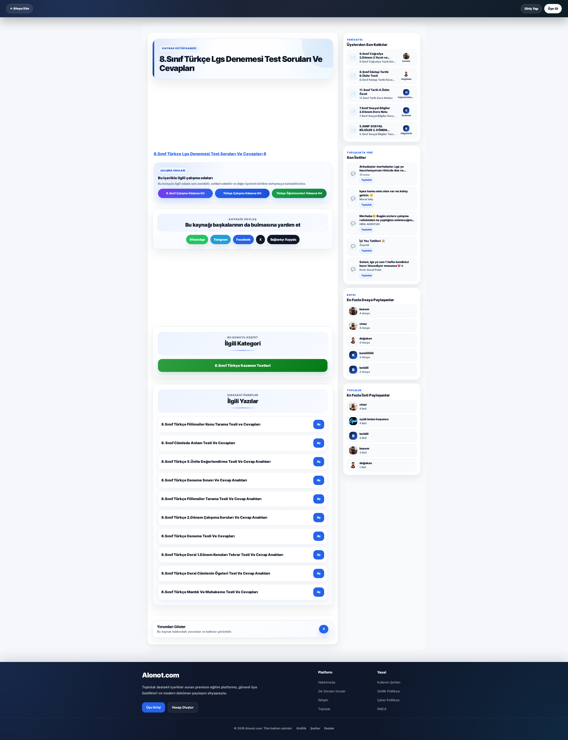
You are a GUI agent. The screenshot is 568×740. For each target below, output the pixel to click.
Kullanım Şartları (388, 547)
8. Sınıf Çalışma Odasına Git (185, 129)
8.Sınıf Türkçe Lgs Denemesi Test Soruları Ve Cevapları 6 (210, 89)
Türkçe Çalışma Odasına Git (242, 129)
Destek (329, 593)
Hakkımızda (326, 547)
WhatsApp (197, 175)
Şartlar (315, 593)
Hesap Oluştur (183, 572)
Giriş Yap (531, 8)
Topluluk (366, 180)
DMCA (381, 574)
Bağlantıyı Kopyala (283, 175)
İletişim (323, 565)
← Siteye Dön (19, 8)
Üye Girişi (153, 572)
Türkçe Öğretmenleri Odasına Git (299, 129)
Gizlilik (301, 593)
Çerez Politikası (388, 565)
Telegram (220, 175)
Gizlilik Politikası (388, 556)
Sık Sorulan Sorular (331, 556)
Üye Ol (553, 8)
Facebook (243, 175)
